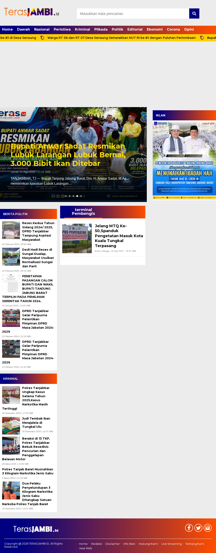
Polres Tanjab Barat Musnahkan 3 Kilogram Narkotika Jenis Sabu (28, 471)
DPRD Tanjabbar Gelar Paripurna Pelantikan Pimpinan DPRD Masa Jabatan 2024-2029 (28, 321)
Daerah (23, 29)
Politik (117, 29)
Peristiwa (62, 29)
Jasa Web (85, 548)
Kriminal (82, 29)
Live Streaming (171, 543)
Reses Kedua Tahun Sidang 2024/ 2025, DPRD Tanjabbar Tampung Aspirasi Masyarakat (38, 231)
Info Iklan (129, 543)
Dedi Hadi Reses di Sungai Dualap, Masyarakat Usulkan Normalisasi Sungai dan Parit (38, 258)
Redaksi (96, 543)
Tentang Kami (194, 543)
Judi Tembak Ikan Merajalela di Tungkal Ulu (36, 423)
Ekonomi (155, 29)
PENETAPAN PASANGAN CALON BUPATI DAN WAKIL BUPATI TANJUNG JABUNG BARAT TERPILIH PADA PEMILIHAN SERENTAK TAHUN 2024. (27, 288)
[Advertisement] (108, 75)
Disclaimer (112, 543)
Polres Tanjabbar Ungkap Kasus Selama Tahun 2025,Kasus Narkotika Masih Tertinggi (26, 398)
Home (7, 29)
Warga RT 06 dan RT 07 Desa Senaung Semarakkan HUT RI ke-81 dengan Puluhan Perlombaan (104, 37)
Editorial (135, 29)
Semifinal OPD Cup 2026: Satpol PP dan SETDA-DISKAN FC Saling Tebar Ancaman (72, 155)
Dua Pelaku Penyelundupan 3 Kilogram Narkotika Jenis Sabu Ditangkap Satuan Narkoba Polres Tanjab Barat (27, 494)
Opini (189, 29)
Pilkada (101, 29)
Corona (173, 29)
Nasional (42, 29)
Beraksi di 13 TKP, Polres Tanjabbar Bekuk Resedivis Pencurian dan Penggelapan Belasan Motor (26, 449)
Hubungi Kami (148, 543)
